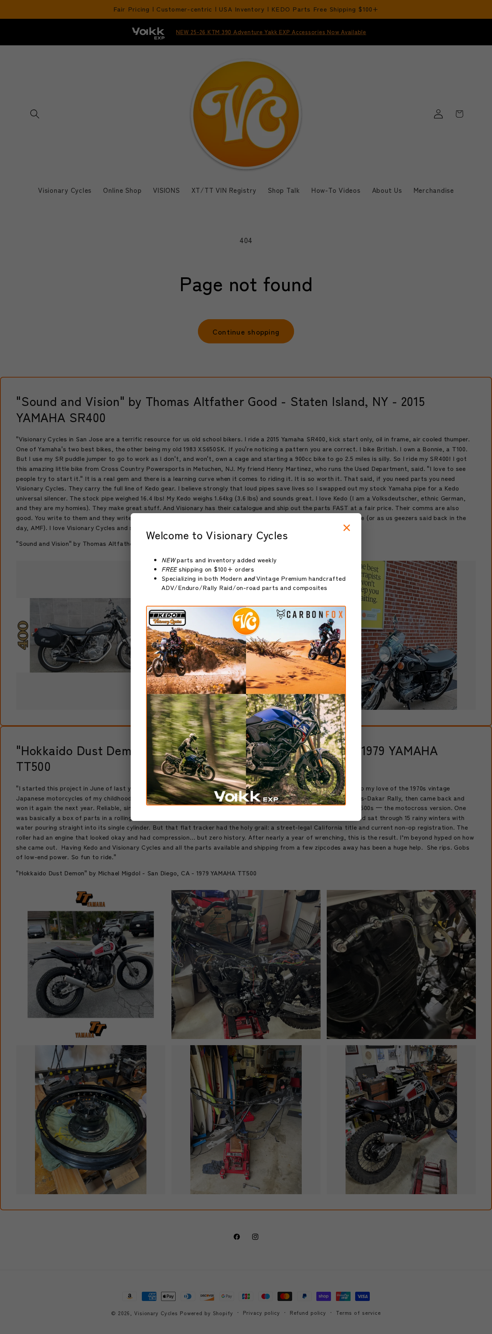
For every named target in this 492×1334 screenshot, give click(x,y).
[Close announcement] (346, 528)
